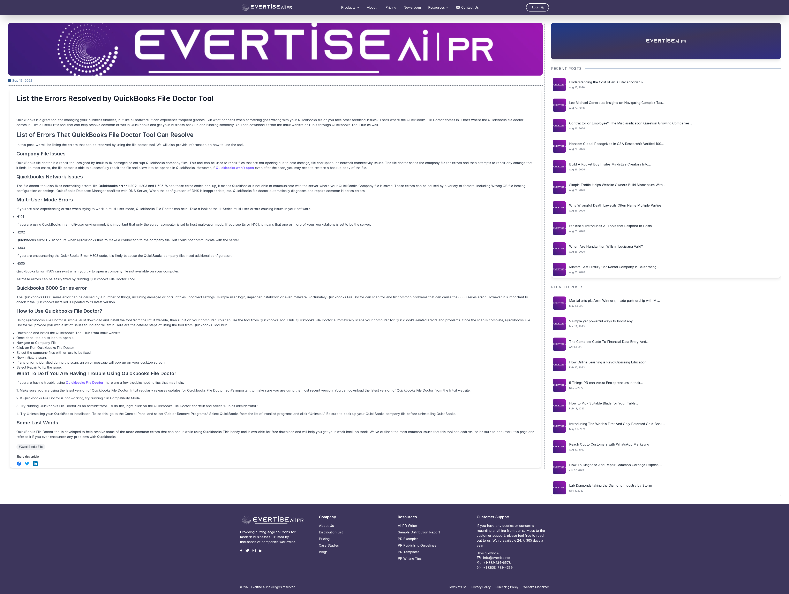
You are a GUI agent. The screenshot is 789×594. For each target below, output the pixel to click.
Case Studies (329, 545)
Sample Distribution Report (419, 532)
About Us (326, 526)
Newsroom (412, 7)
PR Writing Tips (410, 558)
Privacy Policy (481, 587)
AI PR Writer (407, 526)
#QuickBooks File (31, 446)
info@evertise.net (496, 558)
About (371, 7)
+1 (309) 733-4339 (498, 567)
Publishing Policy (507, 587)
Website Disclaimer (536, 587)
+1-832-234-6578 (497, 563)
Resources (436, 7)
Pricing (390, 7)
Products (348, 7)
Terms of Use (457, 587)
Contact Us (470, 7)
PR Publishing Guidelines (417, 545)
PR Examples (408, 539)
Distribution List (331, 532)
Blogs (323, 552)
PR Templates (408, 552)
